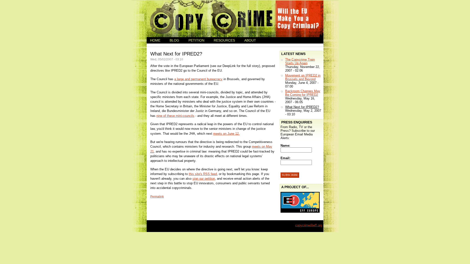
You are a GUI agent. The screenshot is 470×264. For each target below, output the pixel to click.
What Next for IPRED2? (302, 107)
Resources (224, 40)
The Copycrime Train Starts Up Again (300, 61)
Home (155, 40)
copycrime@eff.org (308, 225)
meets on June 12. (226, 133)
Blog (174, 40)
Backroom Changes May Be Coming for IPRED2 (302, 93)
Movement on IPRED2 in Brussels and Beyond (302, 77)
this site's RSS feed (203, 174)
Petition (196, 40)
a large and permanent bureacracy (198, 79)
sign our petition (203, 178)
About (250, 40)
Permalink (157, 196)
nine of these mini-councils (175, 116)
